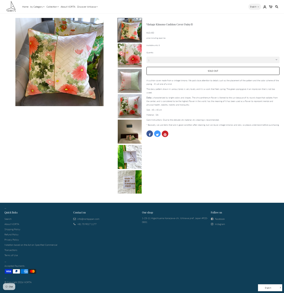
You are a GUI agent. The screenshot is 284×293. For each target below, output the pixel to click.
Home (25, 6)
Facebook (220, 218)
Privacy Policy (11, 239)
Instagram (220, 224)
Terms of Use (11, 255)
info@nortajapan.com (88, 218)
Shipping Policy (12, 229)
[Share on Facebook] (149, 133)
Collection (51, 6)
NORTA (28, 282)
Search (8, 218)
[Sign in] (265, 6)
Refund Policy (11, 234)
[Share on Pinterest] (165, 134)
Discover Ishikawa (86, 6)
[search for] (277, 6)
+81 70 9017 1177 (86, 224)
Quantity (149, 52)
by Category (36, 6)
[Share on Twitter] (157, 133)
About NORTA (68, 6)
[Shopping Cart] (271, 6)
